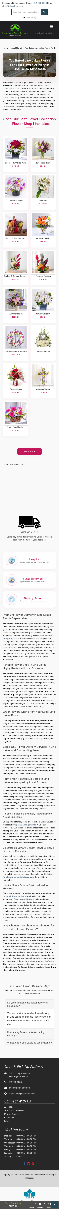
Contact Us (9, 1117)
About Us (8, 1107)
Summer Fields (16, 313)
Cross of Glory (43, 389)
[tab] (29, 1004)
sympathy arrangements (24, 825)
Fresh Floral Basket (15, 427)
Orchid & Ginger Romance (16, 276)
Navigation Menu (44, 33)
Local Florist (16, 48)
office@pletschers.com (12, 6)
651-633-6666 (40, 3)
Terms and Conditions (14, 1110)
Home (5, 48)
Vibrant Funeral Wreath (16, 351)
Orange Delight (43, 238)
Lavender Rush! (43, 163)
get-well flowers (26, 899)
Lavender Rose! (16, 200)
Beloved (43, 200)
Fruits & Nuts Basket (15, 238)
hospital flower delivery (14, 896)
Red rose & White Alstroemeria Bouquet (16, 163)
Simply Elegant (43, 313)
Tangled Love (15, 389)
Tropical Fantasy (43, 276)
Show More (29, 451)
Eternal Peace (43, 351)
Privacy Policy (11, 1114)
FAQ (6, 1121)
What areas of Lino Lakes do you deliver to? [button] (29, 1042)
